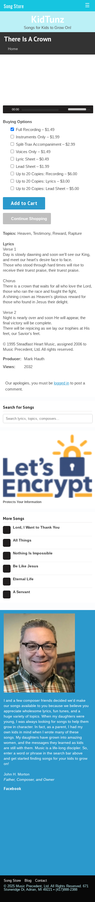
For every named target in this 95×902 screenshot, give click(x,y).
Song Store (14, 6)
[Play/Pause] (8, 109)
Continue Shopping (28, 218)
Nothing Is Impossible (33, 553)
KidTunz (47, 19)
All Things (22, 540)
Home (13, 49)
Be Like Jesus (25, 566)
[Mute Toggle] (65, 109)
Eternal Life (23, 579)
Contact (41, 881)
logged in (61, 383)
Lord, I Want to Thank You (36, 527)
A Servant (21, 592)
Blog (28, 881)
